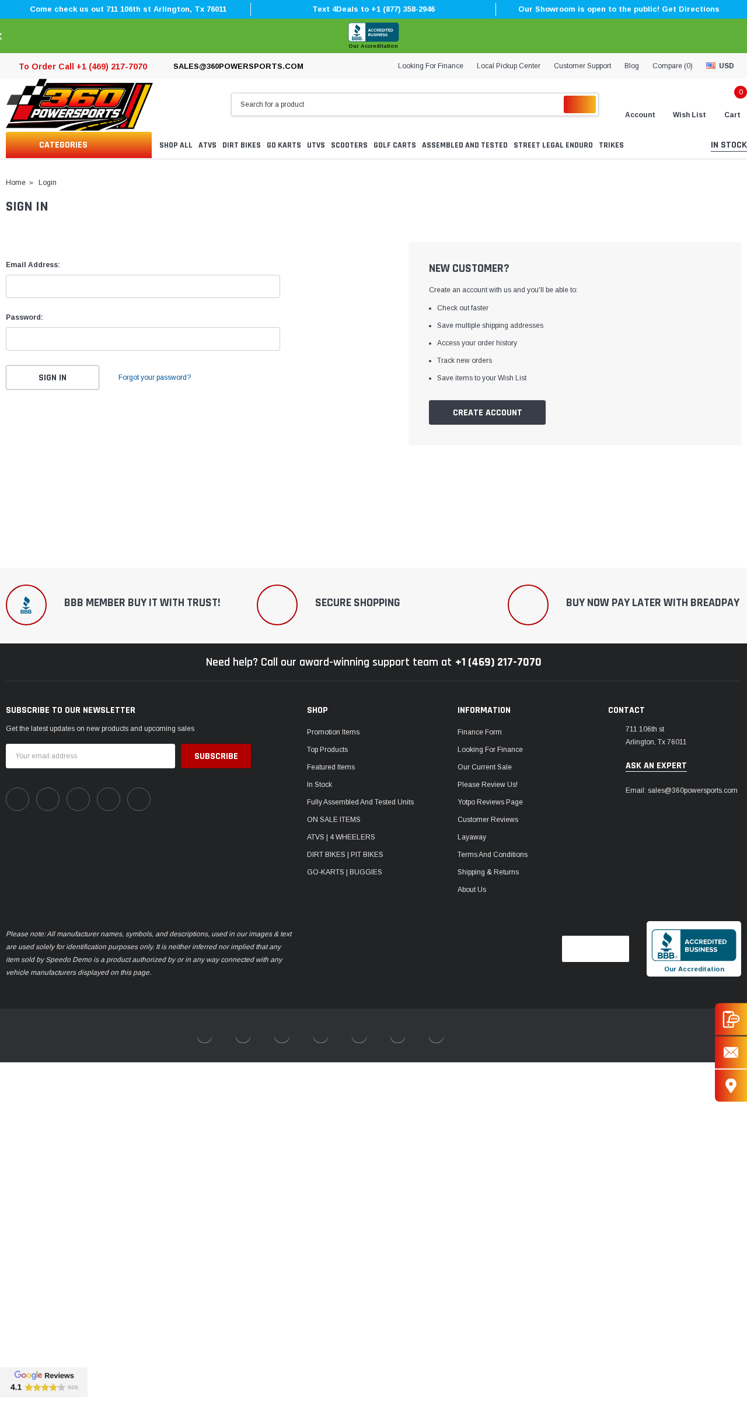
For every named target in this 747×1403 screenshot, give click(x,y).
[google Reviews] (44, 1382)
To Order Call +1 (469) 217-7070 (83, 66)
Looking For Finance (430, 65)
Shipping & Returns (488, 872)
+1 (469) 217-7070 (498, 662)
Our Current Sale (485, 767)
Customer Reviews (488, 820)
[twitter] (139, 799)
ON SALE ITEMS (334, 820)
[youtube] (108, 799)
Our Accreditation (373, 46)
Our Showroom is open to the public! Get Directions (619, 9)
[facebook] (17, 799)
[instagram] (78, 799)
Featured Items (331, 767)
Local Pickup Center (508, 65)
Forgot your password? (154, 377)
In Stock (319, 785)
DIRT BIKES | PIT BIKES (345, 855)
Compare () (672, 66)
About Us (472, 890)
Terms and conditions (493, 855)
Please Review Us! (488, 785)
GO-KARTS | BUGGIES (344, 872)
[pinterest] (48, 799)
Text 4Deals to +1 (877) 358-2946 (373, 9)
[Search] (580, 104)
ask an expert (656, 766)
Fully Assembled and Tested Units (360, 802)
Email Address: (33, 265)
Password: (24, 317)
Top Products (327, 750)
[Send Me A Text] (731, 1019)
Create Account (487, 413)
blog (631, 65)
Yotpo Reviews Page (490, 802)
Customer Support (582, 65)
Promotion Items (333, 732)
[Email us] (731, 1052)
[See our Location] (731, 1085)
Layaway (472, 837)
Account (640, 115)
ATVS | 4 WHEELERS (341, 837)
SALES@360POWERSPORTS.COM (238, 66)
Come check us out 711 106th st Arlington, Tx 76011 (128, 9)
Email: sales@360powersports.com (682, 790)
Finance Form (480, 732)
